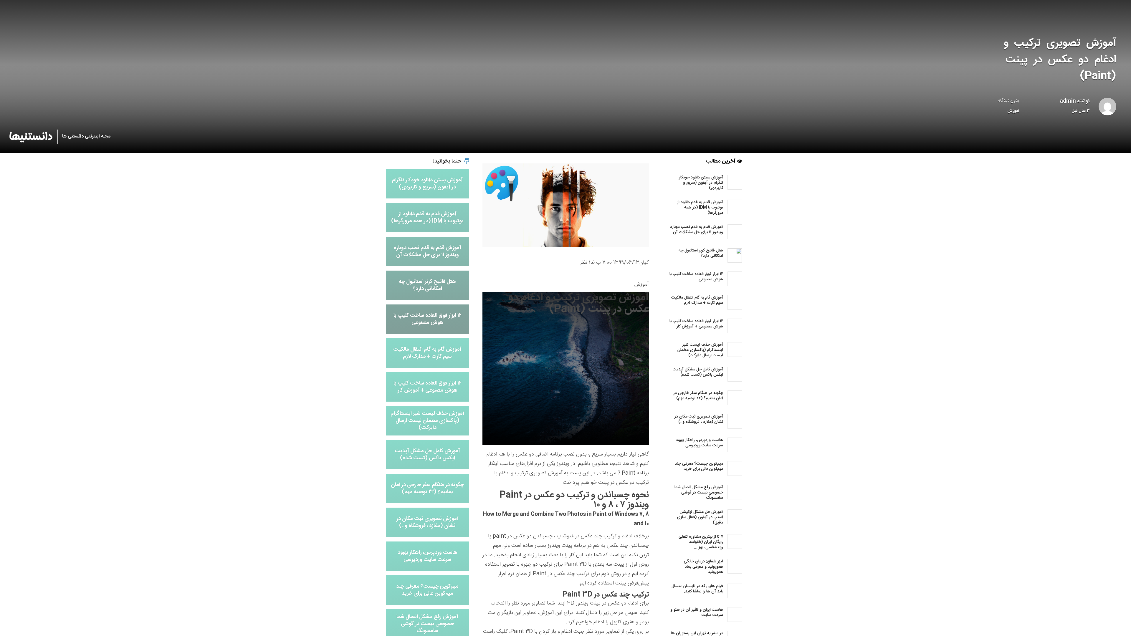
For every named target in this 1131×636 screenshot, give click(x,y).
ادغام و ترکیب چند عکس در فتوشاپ (594, 536)
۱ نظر (585, 262)
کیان (644, 262)
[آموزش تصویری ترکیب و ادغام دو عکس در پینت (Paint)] (565, 205)
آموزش (1013, 111)
